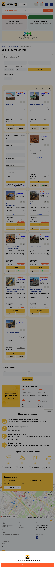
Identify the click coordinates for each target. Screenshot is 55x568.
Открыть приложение (27, 565)
